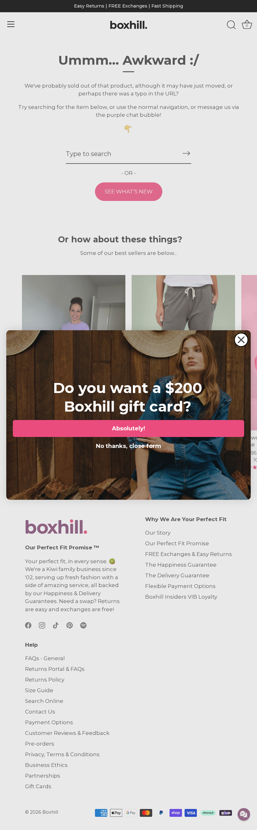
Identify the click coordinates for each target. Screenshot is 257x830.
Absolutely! (128, 428)
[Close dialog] (241, 340)
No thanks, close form (128, 444)
